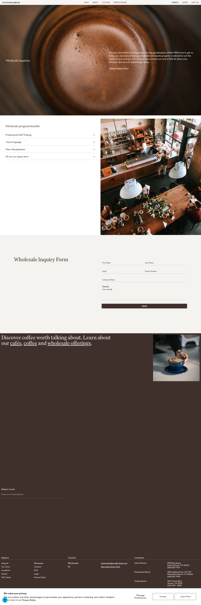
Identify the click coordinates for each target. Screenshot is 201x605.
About (96, 2)
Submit (144, 306)
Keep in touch (8, 489)
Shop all (4, 563)
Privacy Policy (40, 577)
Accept (163, 596)
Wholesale (38, 563)
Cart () (195, 2)
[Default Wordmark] (11, 2)
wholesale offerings (69, 343)
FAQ (36, 570)
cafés (15, 343)
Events (4, 574)
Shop (86, 2)
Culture (106, 2)
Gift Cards (5, 577)
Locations (5, 570)
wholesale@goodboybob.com (114, 563)
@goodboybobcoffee (110, 567)
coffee (30, 343)
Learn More (185, 596)
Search (175, 2)
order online (120, 2)
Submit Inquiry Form (119, 68)
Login (185, 2)
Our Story (5, 567)
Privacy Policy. (29, 600)
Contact (37, 567)
